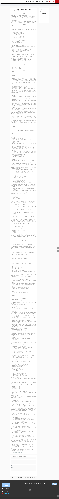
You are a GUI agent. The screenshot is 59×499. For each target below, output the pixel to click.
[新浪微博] (2, 493)
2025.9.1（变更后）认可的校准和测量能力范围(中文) (44, 11)
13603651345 (52, 1)
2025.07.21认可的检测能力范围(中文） (44, 13)
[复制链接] (8, 493)
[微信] (4, 493)
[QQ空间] (6, 493)
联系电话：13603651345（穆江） (7, 490)
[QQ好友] (5, 493)
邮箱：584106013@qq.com (6, 491)
